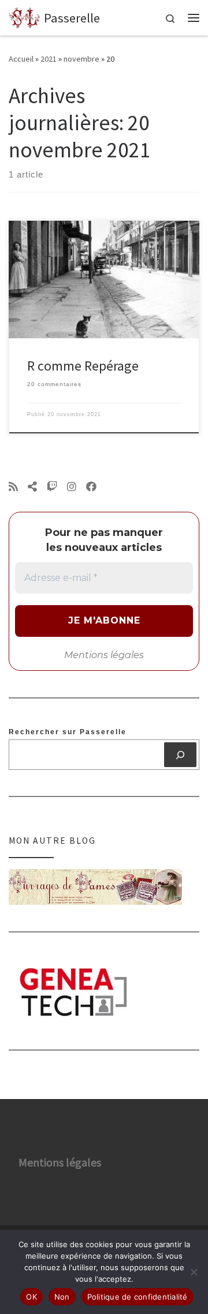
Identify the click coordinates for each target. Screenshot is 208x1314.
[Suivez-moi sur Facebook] (91, 487)
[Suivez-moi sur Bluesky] (32, 487)
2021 (48, 59)
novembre (81, 59)
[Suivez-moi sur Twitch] (52, 487)
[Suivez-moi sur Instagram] (71, 487)
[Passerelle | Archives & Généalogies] (24, 16)
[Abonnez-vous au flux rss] (13, 487)
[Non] (193, 1272)
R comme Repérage (83, 365)
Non (62, 1296)
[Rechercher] (180, 754)
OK (31, 1296)
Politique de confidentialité (137, 1296)
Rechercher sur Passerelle (68, 732)
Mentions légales (104, 655)
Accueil (21, 59)
